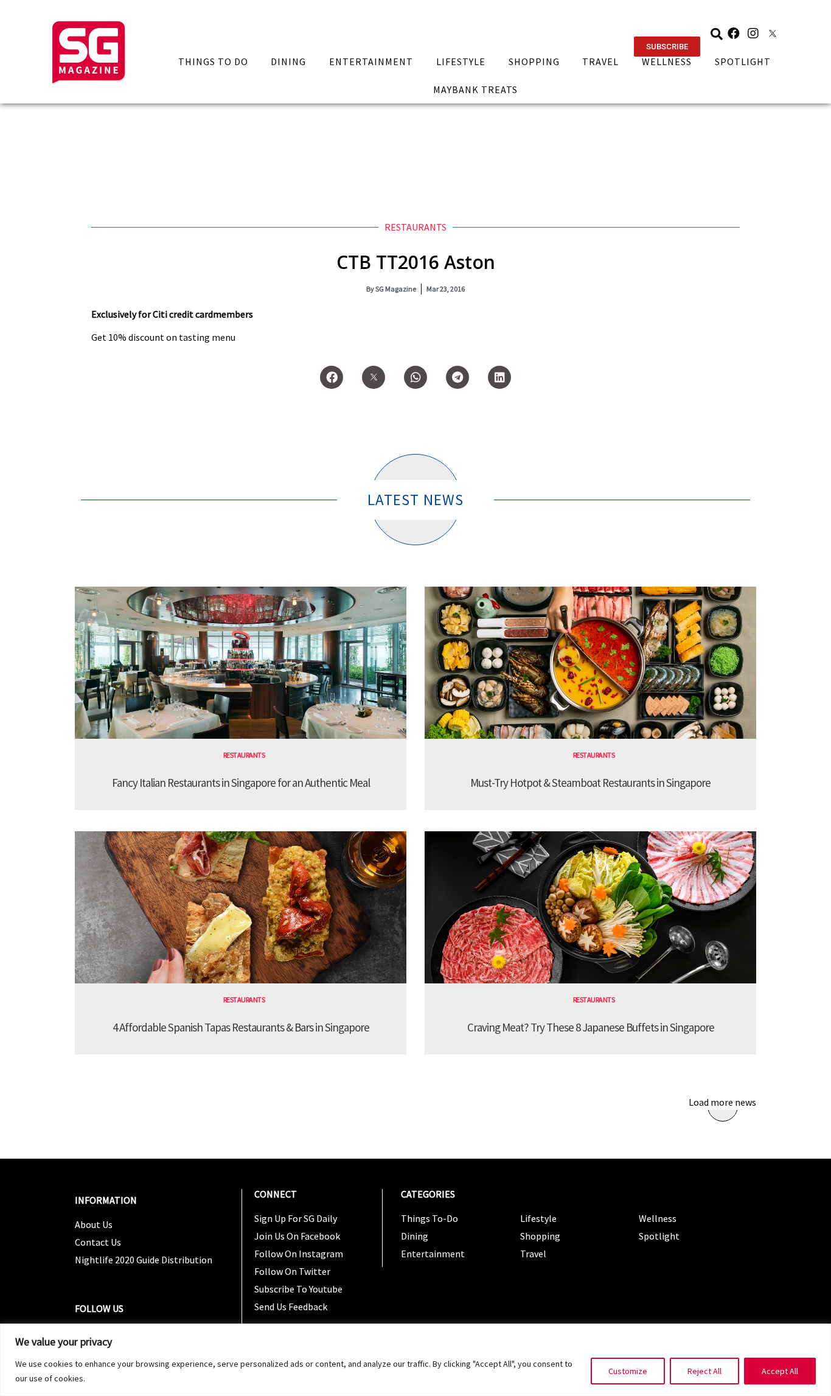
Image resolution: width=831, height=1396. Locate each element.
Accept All (780, 1371)
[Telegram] (457, 377)
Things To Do (213, 61)
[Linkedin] (499, 377)
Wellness (667, 61)
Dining (288, 61)
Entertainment (371, 61)
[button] (667, 47)
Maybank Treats (475, 89)
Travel (600, 61)
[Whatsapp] (415, 377)
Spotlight (743, 61)
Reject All (704, 1371)
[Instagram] (753, 33)
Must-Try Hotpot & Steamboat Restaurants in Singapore (590, 782)
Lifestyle (460, 61)
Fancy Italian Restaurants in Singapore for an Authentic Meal (241, 782)
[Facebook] (733, 33)
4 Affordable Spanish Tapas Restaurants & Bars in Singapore (241, 1027)
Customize (627, 1371)
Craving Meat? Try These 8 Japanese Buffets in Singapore (590, 1027)
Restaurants (415, 227)
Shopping (534, 61)
